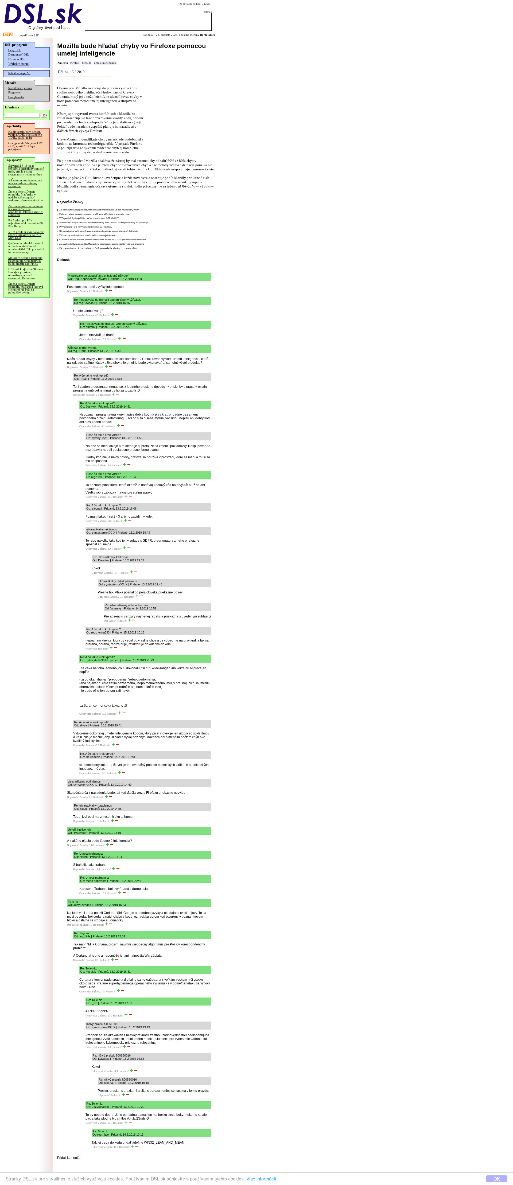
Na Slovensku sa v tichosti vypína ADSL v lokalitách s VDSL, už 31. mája (25, 134)
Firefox (74, 62)
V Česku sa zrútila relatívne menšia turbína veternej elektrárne (25, 183)
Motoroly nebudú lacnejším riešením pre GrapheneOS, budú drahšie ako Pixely (25, 260)
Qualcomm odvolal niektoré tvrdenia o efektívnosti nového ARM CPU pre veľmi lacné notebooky (26, 248)
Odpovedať (73, 291)
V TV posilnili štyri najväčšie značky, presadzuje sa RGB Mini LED (26, 234)
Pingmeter (14, 92)
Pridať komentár (69, 1158)
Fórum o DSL (16, 59)
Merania (28, 88)
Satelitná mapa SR (19, 73)
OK (496, 1178)
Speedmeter (15, 88)
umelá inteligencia (105, 62)
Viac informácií (261, 1178)
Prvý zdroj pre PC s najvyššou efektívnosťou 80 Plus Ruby (25, 223)
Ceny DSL (14, 50)
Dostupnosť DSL (18, 54)
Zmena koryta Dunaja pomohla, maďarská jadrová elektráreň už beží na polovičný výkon (25, 288)
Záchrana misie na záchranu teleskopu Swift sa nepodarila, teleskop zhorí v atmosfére (25, 210)
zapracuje (95, 88)
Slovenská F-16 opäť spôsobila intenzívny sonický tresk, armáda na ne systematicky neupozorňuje (26, 170)
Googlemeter (16, 97)
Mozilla (86, 62)
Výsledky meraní (18, 63)
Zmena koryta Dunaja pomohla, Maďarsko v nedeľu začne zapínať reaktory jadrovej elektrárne (25, 196)
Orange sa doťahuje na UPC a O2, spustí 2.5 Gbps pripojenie (25, 146)
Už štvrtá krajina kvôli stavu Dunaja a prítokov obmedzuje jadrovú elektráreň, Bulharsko (25, 274)
